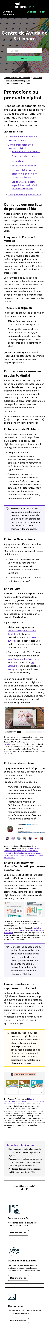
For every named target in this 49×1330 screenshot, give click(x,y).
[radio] (22, 1189)
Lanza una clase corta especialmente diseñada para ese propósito (25, 185)
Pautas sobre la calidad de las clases (25, 1159)
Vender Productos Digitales (18, 80)
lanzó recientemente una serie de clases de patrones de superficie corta (24, 1101)
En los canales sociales (24, 165)
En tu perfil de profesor (24, 156)
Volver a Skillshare (8, 13)
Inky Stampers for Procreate (23, 659)
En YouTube (18, 161)
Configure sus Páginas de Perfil (24, 194)
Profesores (37, 78)
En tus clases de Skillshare (26, 151)
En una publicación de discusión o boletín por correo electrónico (24, 174)
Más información (18, 1232)
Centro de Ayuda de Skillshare (17, 78)
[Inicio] (24, 8)
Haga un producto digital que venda (24, 1149)
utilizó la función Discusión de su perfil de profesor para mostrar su (24, 930)
